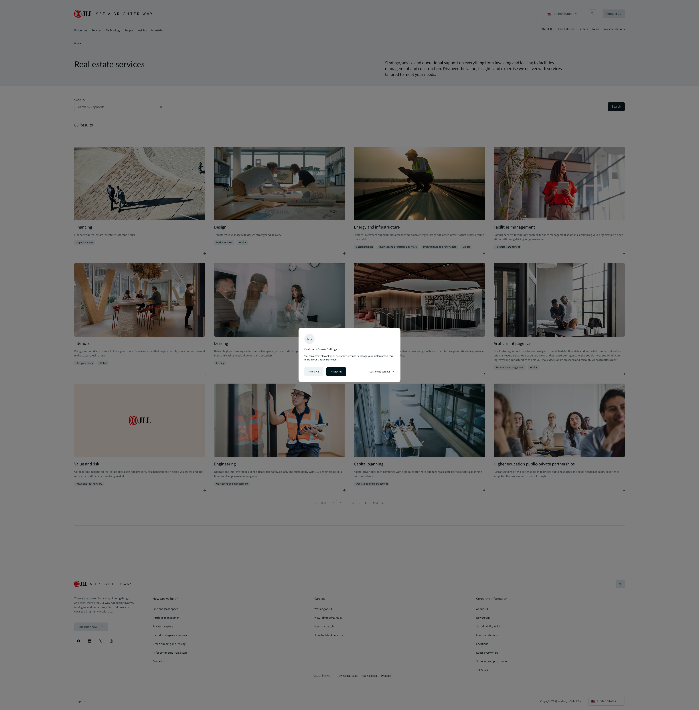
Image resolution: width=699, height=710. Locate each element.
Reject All (314, 372)
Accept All (336, 372)
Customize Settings (382, 372)
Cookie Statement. (328, 360)
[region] (349, 355)
